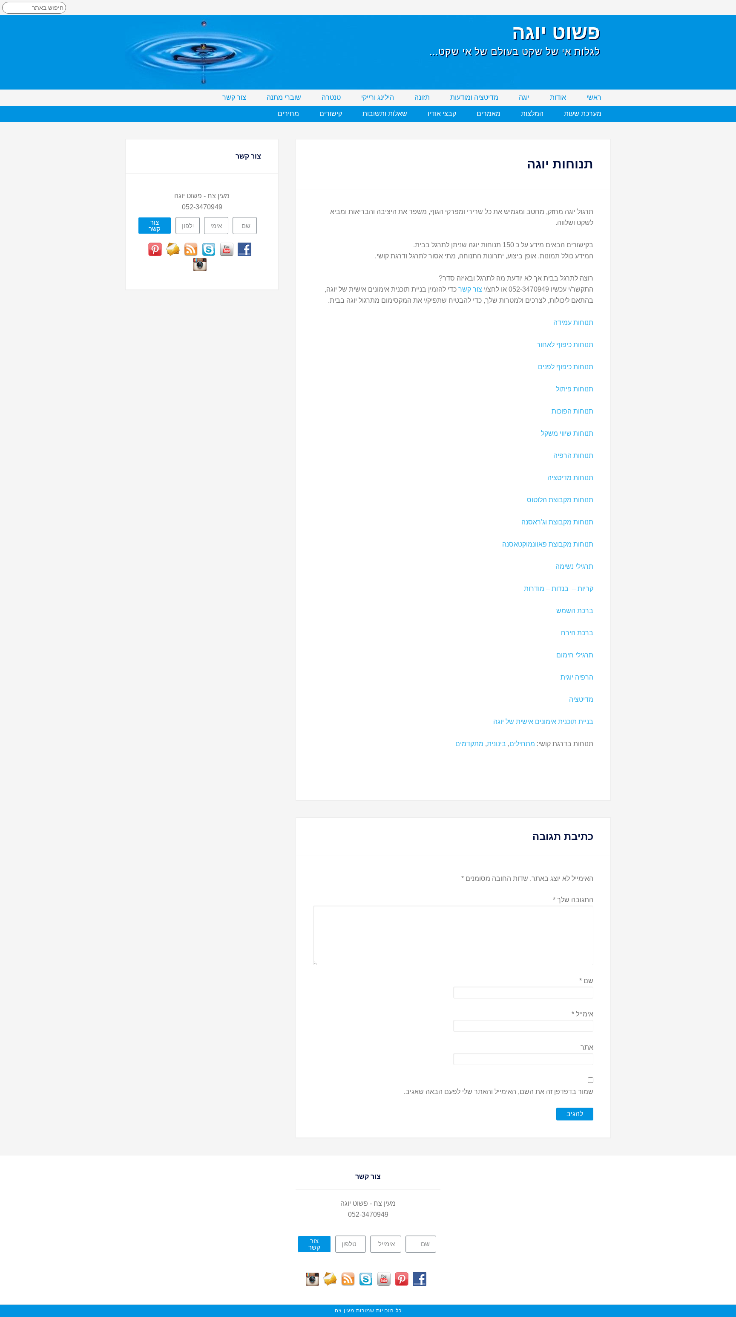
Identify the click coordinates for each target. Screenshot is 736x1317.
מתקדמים (469, 743)
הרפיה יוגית (577, 677)
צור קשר (470, 289)
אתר (587, 1047)
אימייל (582, 1014)
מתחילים (522, 743)
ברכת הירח (577, 633)
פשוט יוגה (556, 32)
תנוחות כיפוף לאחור (565, 344)
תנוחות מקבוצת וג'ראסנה (557, 522)
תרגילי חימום (574, 655)
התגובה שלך (573, 899)
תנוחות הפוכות (572, 411)
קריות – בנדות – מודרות (558, 588)
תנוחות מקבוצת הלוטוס (560, 500)
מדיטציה (581, 699)
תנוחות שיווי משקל (567, 433)
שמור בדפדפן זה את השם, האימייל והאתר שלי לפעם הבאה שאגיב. (498, 1091)
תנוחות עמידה (573, 322)
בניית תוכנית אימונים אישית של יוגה (543, 721)
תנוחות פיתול (574, 389)
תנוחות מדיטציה (570, 477)
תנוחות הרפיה (573, 455)
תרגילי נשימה (574, 566)
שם (586, 980)
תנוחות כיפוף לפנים (565, 366)
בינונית (496, 743)
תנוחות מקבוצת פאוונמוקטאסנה (547, 544)
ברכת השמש (574, 610)
